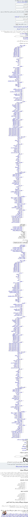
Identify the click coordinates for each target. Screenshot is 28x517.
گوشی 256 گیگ (16, 123)
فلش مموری (19, 46)
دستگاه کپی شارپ (18, 200)
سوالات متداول (22, 236)
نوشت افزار (19, 205)
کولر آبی (17, 194)
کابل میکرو (17, 146)
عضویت (25, 14)
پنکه (18, 195)
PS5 (18, 83)
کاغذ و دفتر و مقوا (18, 206)
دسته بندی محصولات (18, 242)
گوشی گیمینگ (16, 113)
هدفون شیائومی (16, 73)
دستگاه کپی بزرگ (21, 196)
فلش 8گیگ (17, 47)
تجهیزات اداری (19, 208)
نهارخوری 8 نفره (15, 220)
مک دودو (17, 159)
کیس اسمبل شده (18, 90)
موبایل (23, 101)
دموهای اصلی (22, 225)
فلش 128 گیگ (16, 52)
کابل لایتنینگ (16, 148)
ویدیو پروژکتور (16, 180)
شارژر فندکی (16, 151)
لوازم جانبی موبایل (21, 136)
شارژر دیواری (16, 150)
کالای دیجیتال (22, 45)
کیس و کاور (19, 137)
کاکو (18, 157)
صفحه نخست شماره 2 (17, 228)
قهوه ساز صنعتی (15, 174)
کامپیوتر (23, 87)
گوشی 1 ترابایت (16, 125)
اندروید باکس (16, 181)
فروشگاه (23, 231)
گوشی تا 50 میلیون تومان (14, 133)
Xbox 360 (17, 84)
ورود (17, 24)
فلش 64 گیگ (16, 51)
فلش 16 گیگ (16, 49)
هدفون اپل (17, 68)
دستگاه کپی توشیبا (18, 202)
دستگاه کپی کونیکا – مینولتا (16, 197)
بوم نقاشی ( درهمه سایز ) (16, 216)
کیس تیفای (17, 140)
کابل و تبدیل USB (18, 95)
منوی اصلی (25, 242)
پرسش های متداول (21, 484)
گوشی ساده (16, 112)
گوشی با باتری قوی (15, 115)
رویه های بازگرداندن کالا (20, 488)
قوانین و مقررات (21, 237)
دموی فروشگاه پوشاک (17, 230)
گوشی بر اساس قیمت (17, 126)
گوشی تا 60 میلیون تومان (14, 134)
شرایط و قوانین (21, 487)
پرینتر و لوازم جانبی (18, 100)
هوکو (18, 161)
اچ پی (18, 62)
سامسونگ (17, 167)
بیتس (18, 170)
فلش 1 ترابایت (16, 56)
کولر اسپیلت (16, 192)
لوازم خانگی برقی (21, 172)
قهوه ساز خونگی (15, 175)
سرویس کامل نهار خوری (17, 217)
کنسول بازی (19, 82)
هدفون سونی (16, 71)
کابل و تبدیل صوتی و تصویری (16, 91)
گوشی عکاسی (16, 114)
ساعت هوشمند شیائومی (14, 77)
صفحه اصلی (22, 224)
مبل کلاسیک (19, 213)
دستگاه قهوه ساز (18, 173)
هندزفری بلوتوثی (18, 162)
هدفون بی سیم (16, 67)
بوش (18, 187)
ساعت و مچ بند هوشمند (17, 74)
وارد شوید (17, 16)
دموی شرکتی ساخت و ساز (16, 229)
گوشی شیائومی (16, 106)
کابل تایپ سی (16, 145)
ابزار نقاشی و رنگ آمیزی (17, 207)
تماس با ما (23, 234)
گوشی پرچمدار (16, 118)
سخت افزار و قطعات (17, 89)
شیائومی (17, 156)
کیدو (18, 139)
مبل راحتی (20, 211)
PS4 (18, 86)
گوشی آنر (17, 108)
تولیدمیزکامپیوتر (19, 214)
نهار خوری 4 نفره (15, 218)
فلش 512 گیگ (16, 55)
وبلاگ (24, 232)
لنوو (18, 60)
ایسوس (17, 58)
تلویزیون (17, 178)
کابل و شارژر (19, 144)
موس (21, 92)
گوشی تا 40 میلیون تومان (14, 131)
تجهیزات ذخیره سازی (17, 97)
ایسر (18, 65)
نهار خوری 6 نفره (15, 219)
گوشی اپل (17, 103)
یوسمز (18, 169)
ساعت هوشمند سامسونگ (14, 76)
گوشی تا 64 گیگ (15, 120)
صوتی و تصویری (18, 176)
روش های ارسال (21, 483)
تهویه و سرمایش (18, 190)
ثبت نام (18, 28)
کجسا (18, 141)
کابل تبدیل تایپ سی (15, 152)
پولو (18, 142)
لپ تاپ (20, 57)
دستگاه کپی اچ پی (18, 201)
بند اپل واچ (17, 79)
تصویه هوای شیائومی (15, 191)
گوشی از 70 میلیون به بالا (14, 135)
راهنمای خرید (22, 493)
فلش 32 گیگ (16, 50)
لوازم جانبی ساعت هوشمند (13, 80)
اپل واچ (17, 78)
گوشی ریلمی (16, 109)
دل (18, 63)
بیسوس (17, 158)
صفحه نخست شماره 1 (17, 226)
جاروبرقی (20, 185)
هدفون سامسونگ (15, 72)
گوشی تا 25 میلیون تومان (14, 129)
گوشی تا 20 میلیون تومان (14, 128)
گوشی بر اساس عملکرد (17, 111)
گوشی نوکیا (17, 107)
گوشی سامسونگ (15, 104)
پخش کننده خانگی (15, 183)
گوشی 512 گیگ (16, 124)
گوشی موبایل (19, 102)
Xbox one (17, 85)
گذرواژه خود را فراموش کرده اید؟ (21, 26)
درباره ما (23, 235)
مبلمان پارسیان (22, 209)
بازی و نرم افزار (18, 98)
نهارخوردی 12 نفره (15, 222)
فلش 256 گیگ (16, 54)
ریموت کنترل (16, 184)
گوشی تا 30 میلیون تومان (14, 130)
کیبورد (21, 96)
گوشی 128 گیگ (16, 122)
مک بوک (17, 61)
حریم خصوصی (22, 486)
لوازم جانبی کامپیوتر (18, 94)
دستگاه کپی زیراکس (18, 198)
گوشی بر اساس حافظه (17, 119)
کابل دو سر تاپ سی (15, 147)
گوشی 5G (17, 117)
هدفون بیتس (16, 69)
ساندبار (17, 179)
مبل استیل (20, 212)
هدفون (21, 66)
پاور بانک (20, 153)
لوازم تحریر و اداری (21, 203)
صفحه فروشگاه (19, 466)
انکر (18, 155)
